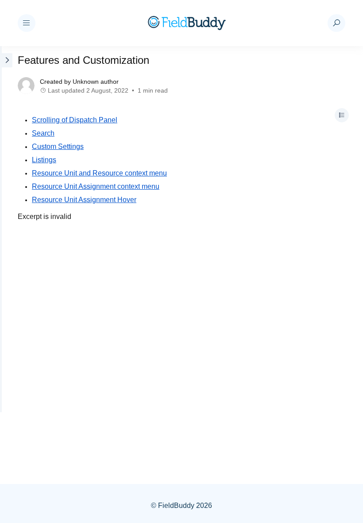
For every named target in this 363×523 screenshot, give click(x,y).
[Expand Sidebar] (6, 229)
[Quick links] (187, 23)
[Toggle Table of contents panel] (342, 115)
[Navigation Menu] (26, 23)
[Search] (336, 23)
